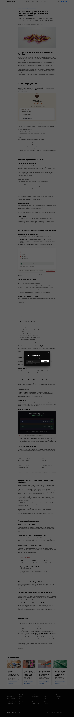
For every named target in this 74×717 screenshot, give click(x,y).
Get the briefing (45, 361)
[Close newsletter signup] (48, 352)
